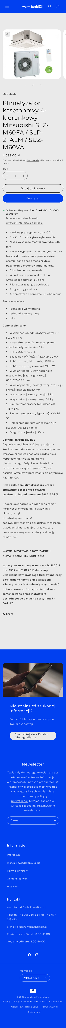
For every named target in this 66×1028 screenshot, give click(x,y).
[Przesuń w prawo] (41, 85)
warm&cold (31, 997)
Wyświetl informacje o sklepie (24, 222)
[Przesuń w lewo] (25, 85)
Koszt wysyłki (33, 160)
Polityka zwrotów (17, 870)
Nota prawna (34, 1012)
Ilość (5, 168)
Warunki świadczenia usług (23, 862)
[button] (7, 6)
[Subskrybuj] (55, 820)
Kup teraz (33, 198)
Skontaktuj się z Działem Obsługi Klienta (32, 736)
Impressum (13, 854)
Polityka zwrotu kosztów (26, 1001)
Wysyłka (12, 886)
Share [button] (9, 613)
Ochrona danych (17, 878)
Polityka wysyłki (50, 1007)
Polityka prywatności (52, 1001)
